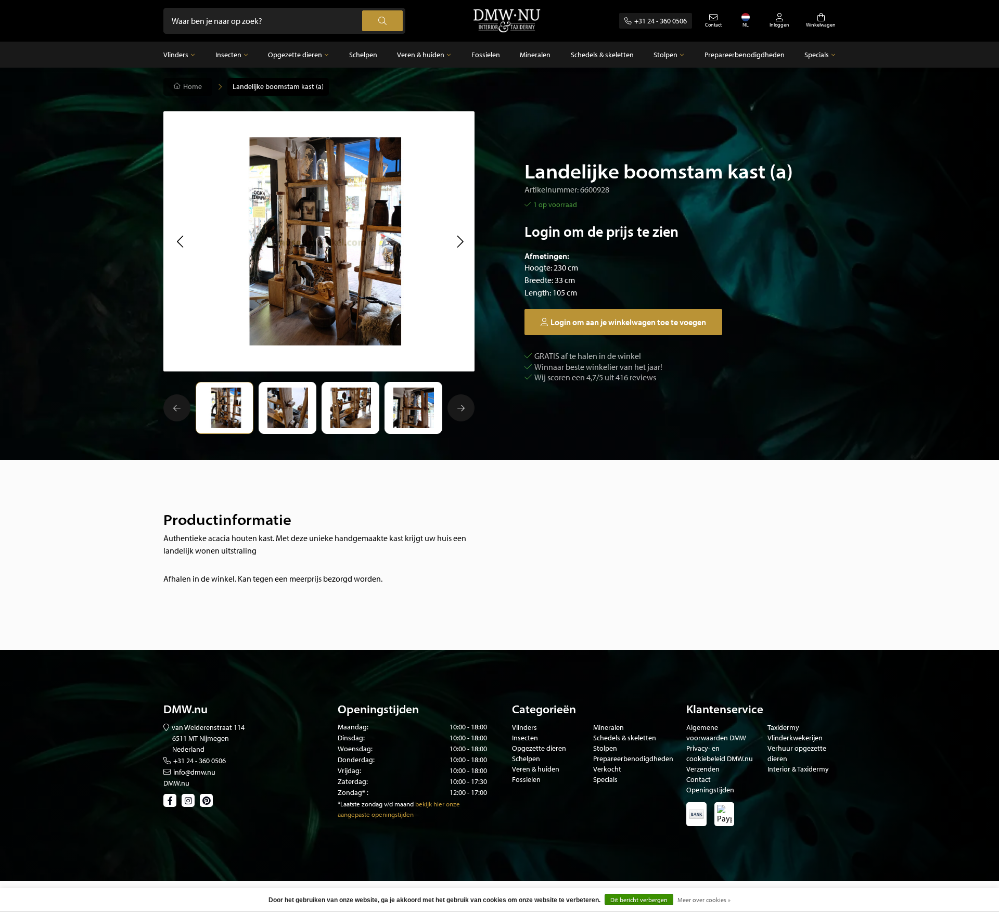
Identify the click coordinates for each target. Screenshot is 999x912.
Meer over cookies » (704, 900)
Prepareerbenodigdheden (745, 54)
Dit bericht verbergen (639, 900)
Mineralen (535, 54)
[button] (179, 241)
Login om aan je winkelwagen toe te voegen (628, 322)
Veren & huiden (420, 54)
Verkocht (607, 769)
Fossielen (485, 54)
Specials (816, 54)
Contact (698, 779)
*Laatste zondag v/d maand (376, 804)
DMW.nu (176, 783)
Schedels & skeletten (602, 54)
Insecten (228, 54)
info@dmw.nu (194, 772)
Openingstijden (710, 789)
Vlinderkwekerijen (795, 737)
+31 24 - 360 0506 (660, 20)
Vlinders (175, 54)
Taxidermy (783, 727)
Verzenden (703, 769)
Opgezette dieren (295, 54)
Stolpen (665, 54)
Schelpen (363, 54)
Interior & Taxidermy (798, 769)
